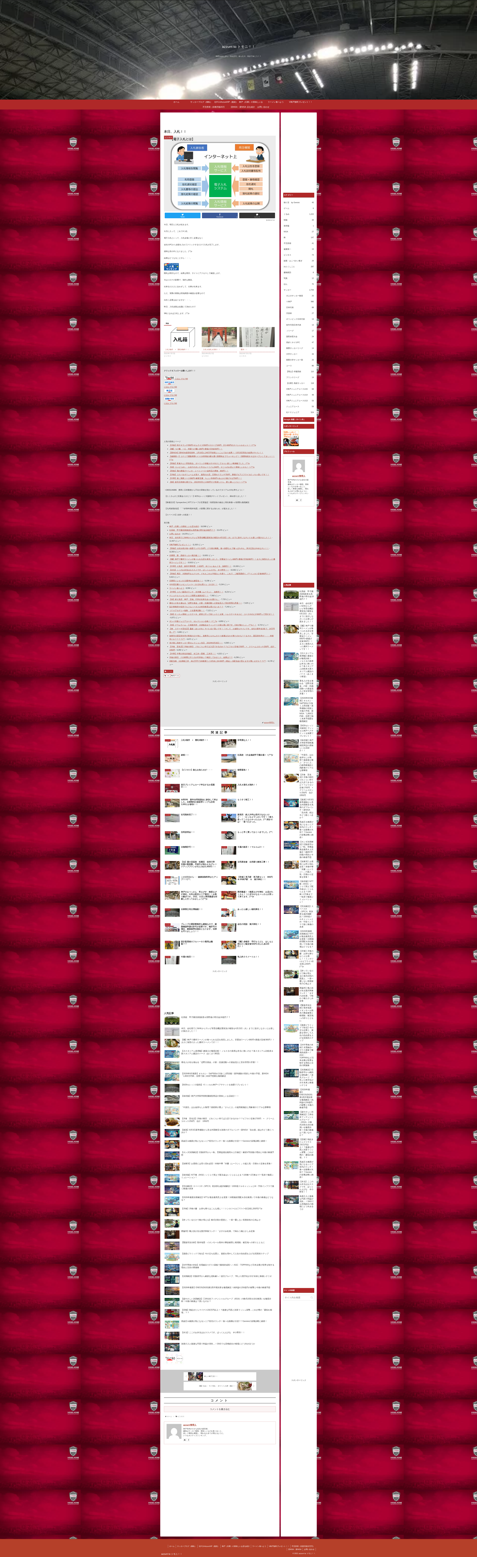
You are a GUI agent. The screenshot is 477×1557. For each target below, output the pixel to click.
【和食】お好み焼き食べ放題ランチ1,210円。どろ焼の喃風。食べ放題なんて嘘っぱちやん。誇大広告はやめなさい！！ (219, 548)
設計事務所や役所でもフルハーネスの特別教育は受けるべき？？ (196, 607)
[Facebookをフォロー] (188, 1439)
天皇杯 (300, 313)
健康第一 (299, 249)
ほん (299, 284)
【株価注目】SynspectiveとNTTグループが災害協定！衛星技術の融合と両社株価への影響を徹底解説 (207, 502)
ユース (300, 366)
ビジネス (169, 671)
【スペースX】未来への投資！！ (178, 515)
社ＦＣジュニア (300, 412)
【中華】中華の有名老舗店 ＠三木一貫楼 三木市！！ (192, 654)
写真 (299, 278)
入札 (167, 676)
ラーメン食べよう (176, 588)
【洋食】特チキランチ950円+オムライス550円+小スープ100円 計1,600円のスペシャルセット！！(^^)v (212, 445)
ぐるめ (299, 214)
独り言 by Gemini (299, 202)
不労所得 (299, 243)
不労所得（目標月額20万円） (303, 1546)
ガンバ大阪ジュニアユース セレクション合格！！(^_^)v (193, 621)
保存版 (299, 226)
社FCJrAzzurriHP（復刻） (209, 1546)
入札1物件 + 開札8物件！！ (177, 349)
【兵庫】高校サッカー (300, 383)
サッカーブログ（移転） (186, 1546)
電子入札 (176, 676)
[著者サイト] (184, 1439)
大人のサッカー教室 (300, 296)
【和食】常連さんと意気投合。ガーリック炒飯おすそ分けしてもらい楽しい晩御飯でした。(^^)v (209, 463)
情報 (299, 220)
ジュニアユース (300, 406)
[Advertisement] (220, 120)
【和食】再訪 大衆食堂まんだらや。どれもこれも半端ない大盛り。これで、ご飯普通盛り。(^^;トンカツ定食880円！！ (219, 574)
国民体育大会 (300, 336)
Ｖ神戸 (300, 301)
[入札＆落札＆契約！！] (219, 337)
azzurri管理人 (190, 1425)
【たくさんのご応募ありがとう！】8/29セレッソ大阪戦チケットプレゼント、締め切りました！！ (206, 496)
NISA (299, 232)
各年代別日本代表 (300, 325)
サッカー (299, 290)
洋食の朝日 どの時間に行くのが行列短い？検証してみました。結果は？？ (201, 657)
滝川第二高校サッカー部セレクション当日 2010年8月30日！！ (196, 643)
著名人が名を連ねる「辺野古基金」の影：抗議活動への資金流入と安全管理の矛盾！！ (205, 603)
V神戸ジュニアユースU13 (300, 401)
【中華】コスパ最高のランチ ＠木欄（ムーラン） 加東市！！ (196, 592)
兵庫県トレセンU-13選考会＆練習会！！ (186, 581)
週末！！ (244, 349)
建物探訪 (299, 272)
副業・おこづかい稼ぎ (299, 261)
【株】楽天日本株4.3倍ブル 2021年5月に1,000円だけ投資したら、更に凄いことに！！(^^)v (208, 482)
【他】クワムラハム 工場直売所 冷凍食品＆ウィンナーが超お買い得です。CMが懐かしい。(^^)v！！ (212, 625)
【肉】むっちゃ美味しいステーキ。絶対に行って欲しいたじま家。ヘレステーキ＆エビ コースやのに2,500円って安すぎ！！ (221, 614)
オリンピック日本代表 (300, 319)
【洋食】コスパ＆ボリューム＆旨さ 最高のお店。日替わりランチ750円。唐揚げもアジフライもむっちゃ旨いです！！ (219, 474)
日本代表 (300, 307)
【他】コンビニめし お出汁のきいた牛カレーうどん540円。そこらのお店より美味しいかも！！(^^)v (212, 467)
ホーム (172, 1546)
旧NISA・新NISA (294, 1549)
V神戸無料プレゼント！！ (180, 545)
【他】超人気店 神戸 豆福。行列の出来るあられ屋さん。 (194, 599)
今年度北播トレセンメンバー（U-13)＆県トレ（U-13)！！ (193, 584)
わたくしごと (299, 267)
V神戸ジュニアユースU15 (300, 389)
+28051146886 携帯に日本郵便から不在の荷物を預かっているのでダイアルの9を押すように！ (205, 490)
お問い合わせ (174, 534)
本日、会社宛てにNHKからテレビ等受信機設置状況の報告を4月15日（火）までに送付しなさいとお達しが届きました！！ (220, 537)
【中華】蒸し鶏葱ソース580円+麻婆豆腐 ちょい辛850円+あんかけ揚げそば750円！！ (205, 478)
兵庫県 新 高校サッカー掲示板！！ (185, 555)
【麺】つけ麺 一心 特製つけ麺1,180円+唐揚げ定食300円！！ (196, 449)
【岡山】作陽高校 (300, 371)
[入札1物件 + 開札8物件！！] (181, 337)
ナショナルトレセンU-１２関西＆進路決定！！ (189, 596)
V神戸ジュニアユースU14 (300, 395)
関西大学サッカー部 (300, 360)
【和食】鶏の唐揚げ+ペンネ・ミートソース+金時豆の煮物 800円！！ (199, 471)
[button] (312, 1297)
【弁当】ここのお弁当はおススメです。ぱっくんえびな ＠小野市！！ (199, 570)
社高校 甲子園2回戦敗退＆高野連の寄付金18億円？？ (192, 530)
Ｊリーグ (300, 331)
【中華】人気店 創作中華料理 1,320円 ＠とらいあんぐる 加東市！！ (200, 566)
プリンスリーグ (300, 377)
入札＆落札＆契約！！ (211, 349)
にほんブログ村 (181, 379)
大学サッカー (300, 354)
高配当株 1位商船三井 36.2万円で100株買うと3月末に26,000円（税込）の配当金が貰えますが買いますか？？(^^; (217, 661)
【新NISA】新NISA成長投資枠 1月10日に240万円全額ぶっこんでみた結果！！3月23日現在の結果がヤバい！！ (216, 453)
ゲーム (299, 208)
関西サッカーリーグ (300, 348)
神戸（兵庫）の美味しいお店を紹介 (184, 526)
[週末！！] (257, 337)
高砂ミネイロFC (300, 342)
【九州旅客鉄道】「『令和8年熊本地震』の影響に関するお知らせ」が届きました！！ (201, 508)
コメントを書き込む (220, 1409)
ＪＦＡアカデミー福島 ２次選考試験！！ (187, 610)
